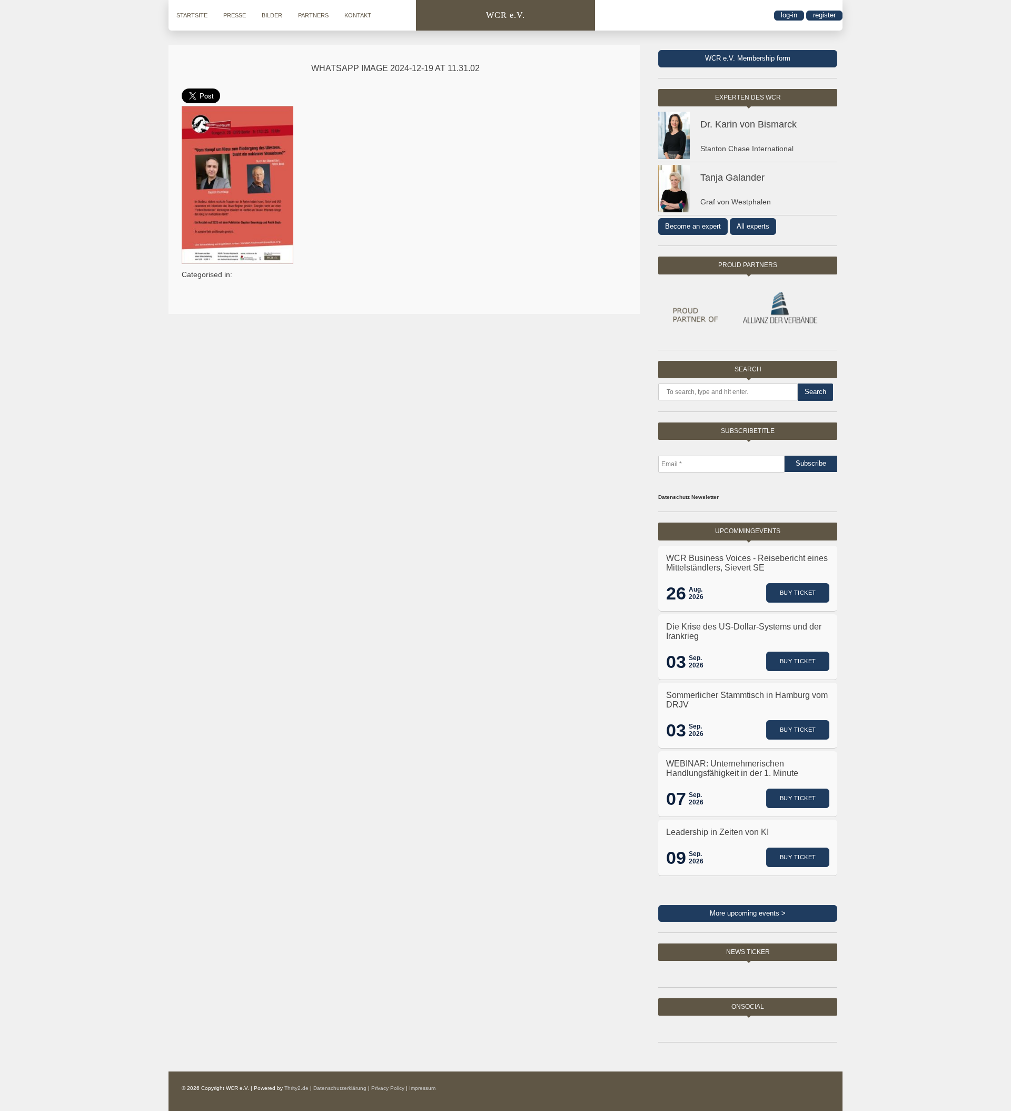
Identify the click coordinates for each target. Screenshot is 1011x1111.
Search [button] (815, 392)
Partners (313, 15)
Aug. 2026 (696, 593)
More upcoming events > (748, 913)
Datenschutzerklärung (339, 1088)
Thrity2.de (296, 1088)
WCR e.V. (505, 15)
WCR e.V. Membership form (747, 58)
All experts (753, 226)
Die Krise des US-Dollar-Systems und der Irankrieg (743, 631)
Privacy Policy (387, 1088)
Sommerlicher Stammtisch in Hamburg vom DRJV (747, 700)
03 (676, 661)
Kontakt (357, 15)
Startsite (191, 15)
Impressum (422, 1088)
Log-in (789, 15)
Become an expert (693, 226)
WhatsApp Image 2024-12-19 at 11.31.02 (395, 68)
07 (676, 798)
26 (676, 593)
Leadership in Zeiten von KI (717, 832)
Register (824, 15)
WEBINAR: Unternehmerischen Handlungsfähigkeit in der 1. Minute (732, 768)
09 (676, 857)
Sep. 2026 (696, 661)
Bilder (272, 15)
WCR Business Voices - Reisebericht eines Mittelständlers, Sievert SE (747, 563)
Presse (234, 15)
